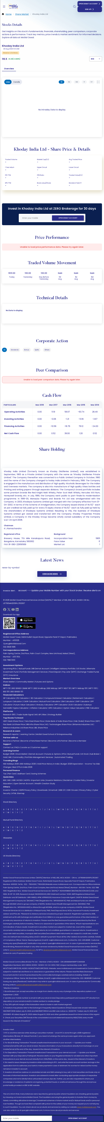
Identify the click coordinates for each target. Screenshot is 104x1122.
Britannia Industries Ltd (83, 724)
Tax (4, 773)
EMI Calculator (68, 701)
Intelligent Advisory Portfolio (63, 668)
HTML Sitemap (18, 793)
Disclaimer (68, 780)
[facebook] (4, 610)
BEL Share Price (41, 727)
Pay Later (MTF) (69, 672)
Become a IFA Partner (58, 741)
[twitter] (9, 610)
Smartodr (53, 790)
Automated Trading (64, 757)
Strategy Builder (55, 714)
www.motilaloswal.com (86, 1107)
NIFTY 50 (7, 688)
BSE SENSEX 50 (17, 691)
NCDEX (20, 780)
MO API (38, 714)
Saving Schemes (38, 773)
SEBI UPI (88, 9)
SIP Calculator (9, 698)
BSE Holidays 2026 (28, 764)
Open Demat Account (88, 4)
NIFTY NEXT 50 (65, 688)
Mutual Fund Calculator (50, 701)
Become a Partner (11, 741)
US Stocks (81, 668)
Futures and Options (44, 681)
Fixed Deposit (55, 672)
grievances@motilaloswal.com (22, 950)
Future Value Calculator (24, 704)
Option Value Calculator (74, 708)
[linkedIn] (17, 610)
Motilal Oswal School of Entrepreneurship (54, 734)
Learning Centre (27, 734)
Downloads (42, 790)
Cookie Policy (80, 780)
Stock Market (21, 754)
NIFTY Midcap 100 (79, 688)
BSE (4, 780)
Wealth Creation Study (45, 783)
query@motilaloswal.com (14, 643)
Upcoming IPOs (10, 668)
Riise (44, 714)
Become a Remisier (77, 741)
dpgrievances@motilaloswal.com (57, 950)
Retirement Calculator (83, 698)
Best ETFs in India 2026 (22, 767)
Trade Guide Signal (25, 714)
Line (8, 82)
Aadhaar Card (24, 773)
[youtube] (13, 610)
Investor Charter (10, 790)
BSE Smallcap (40, 688)
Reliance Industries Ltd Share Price (18, 727)
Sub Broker (94, 754)
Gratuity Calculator (44, 704)
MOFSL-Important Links (34, 780)
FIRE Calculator (92, 708)
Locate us (25, 747)
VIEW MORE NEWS (50, 574)
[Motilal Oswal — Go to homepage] (12, 6)
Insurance (13, 675)
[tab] (61, 82)
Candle (16, 82)
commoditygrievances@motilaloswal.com (33, 985)
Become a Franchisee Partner (34, 741)
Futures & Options (53, 754)
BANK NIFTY (28, 688)
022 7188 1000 (9, 660)
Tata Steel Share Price (34, 721)
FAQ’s (17, 747)
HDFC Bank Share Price (13, 721)
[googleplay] (26, 626)
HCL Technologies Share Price (58, 724)
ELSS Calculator (76, 704)
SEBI (13, 780)
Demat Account (36, 754)
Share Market (9, 681)
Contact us (8, 747)
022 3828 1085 (9, 647)
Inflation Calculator (38, 708)
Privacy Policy (85, 790)
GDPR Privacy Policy (27, 790)
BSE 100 (6, 691)
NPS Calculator (55, 708)
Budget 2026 (8, 754)
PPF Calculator (61, 704)
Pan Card (12, 773)
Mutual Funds (24, 668)
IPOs (64, 754)
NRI (10, 757)
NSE (9, 780)
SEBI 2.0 (62, 790)
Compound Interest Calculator (58, 698)
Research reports (10, 734)
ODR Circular (72, 790)
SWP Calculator (82, 701)
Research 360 (9, 714)
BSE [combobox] (92, 59)
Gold (5, 757)
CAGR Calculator (30, 701)
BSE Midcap (52, 688)
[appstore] (26, 620)
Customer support (39, 747)
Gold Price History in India (48, 764)
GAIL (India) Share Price (84, 721)
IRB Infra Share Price (35, 724)
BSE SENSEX (17, 688)
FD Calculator (23, 698)
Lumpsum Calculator (12, 701)
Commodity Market (25, 681)
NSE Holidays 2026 (11, 764)
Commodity (18, 757)
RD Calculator (36, 698)
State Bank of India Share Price (59, 721)
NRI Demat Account (40, 668)
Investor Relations (54, 780)
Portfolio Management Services (34, 672)
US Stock (85, 754)
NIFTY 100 (93, 688)
